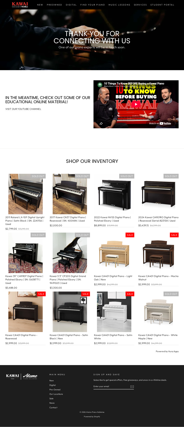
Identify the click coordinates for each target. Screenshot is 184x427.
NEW (40, 4)
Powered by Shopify (92, 416)
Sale (51, 398)
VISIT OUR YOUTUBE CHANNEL (23, 108)
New (51, 380)
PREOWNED (54, 4)
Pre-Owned (54, 389)
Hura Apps (173, 351)
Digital (52, 385)
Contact (53, 407)
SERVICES (140, 4)
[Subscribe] (132, 386)
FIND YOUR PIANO (92, 4)
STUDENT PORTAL (162, 4)
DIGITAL (71, 4)
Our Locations (56, 394)
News (52, 403)
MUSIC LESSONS (119, 4)
